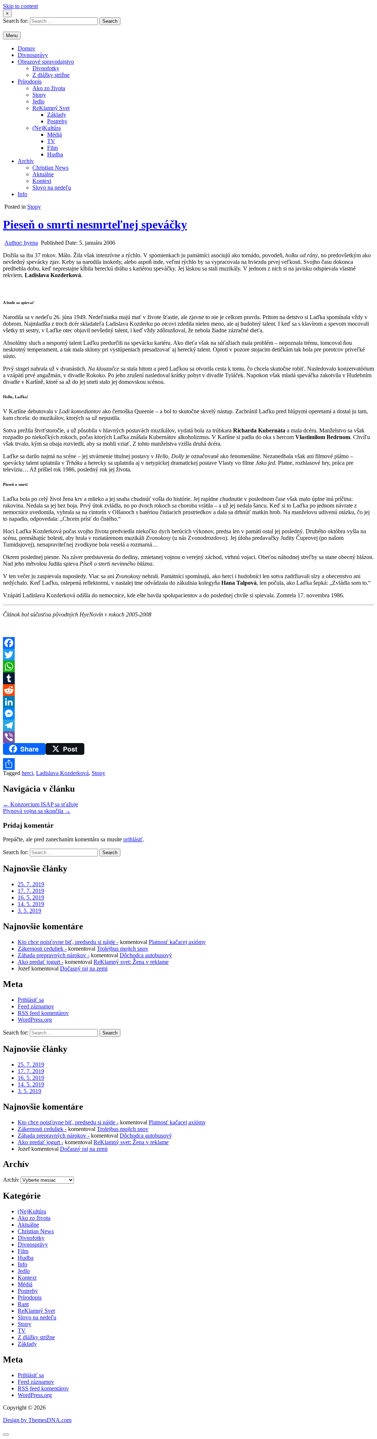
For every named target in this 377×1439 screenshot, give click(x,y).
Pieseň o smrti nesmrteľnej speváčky (95, 224)
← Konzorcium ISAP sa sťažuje (40, 804)
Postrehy (57, 121)
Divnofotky (45, 68)
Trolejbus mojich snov (122, 948)
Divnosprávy (33, 55)
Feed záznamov (36, 1006)
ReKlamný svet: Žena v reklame (131, 962)
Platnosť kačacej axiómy (177, 942)
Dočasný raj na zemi (84, 968)
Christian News (50, 168)
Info (22, 194)
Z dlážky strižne (51, 75)
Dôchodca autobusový (146, 955)
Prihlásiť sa (31, 1000)
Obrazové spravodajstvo (46, 62)
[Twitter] (188, 655)
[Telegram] (188, 725)
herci (27, 773)
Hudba (55, 154)
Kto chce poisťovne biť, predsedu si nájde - (68, 942)
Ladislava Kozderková (62, 773)
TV (51, 141)
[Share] (188, 764)
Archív (26, 161)
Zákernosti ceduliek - (42, 948)
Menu (12, 35)
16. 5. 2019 (31, 897)
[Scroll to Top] (6, 1434)
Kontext (41, 181)
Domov (26, 48)
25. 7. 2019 (31, 884)
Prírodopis (30, 81)
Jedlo (38, 101)
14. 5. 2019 (31, 904)
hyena (21, 243)
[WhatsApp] (188, 666)
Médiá (54, 134)
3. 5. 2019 (29, 911)
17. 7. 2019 (31, 891)
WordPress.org (35, 1020)
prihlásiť (133, 839)
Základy (56, 115)
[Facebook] (188, 643)
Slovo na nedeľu (51, 187)
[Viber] (188, 737)
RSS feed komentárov (43, 1013)
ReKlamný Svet (51, 108)
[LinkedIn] (188, 702)
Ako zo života (48, 88)
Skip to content (20, 6)
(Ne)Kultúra (46, 128)
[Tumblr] (188, 678)
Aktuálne (43, 174)
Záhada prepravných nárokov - (53, 955)
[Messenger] (188, 714)
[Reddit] (188, 690)
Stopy (39, 95)
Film (52, 148)
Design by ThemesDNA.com (37, 1420)
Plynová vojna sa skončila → (37, 811)
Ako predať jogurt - (40, 962)
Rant (23, 1304)
